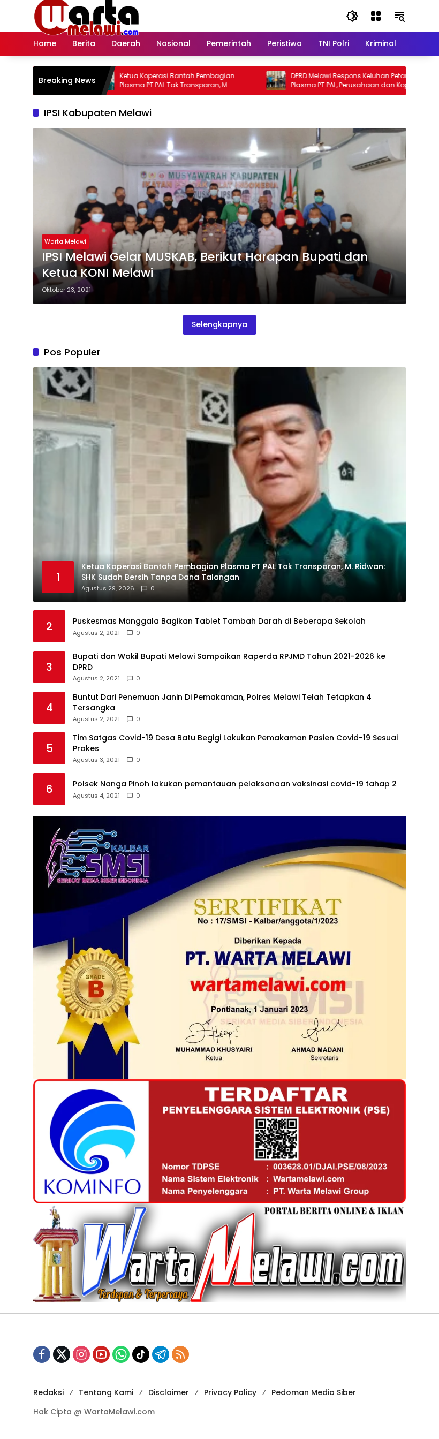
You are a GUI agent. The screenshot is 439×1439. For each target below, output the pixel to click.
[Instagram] (81, 1354)
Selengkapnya (219, 324)
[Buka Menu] (375, 16)
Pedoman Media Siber (313, 1392)
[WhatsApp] (121, 1354)
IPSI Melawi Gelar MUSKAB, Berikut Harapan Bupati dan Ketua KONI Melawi (205, 265)
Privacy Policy (230, 1392)
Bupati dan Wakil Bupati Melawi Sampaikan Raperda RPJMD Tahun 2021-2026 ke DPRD (229, 662)
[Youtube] (101, 1354)
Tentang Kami (106, 1392)
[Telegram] (160, 1354)
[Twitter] (61, 1354)
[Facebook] (41, 1354)
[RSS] (180, 1354)
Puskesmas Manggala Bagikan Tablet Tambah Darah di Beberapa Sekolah (219, 621)
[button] (352, 16)
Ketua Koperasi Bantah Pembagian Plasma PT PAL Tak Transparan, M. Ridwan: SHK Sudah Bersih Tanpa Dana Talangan (148, 81)
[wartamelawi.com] (86, 15)
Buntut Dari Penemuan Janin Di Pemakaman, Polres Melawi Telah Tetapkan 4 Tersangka (222, 702)
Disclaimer (168, 1392)
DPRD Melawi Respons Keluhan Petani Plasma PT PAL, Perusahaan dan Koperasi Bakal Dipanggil (322, 81)
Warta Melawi (65, 241)
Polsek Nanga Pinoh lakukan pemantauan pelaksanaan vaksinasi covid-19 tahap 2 (235, 784)
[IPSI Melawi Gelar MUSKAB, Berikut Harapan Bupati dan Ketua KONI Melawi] (219, 216)
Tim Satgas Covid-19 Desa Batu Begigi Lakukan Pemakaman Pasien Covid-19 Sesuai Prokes (235, 743)
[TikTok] (140, 1354)
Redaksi (48, 1392)
